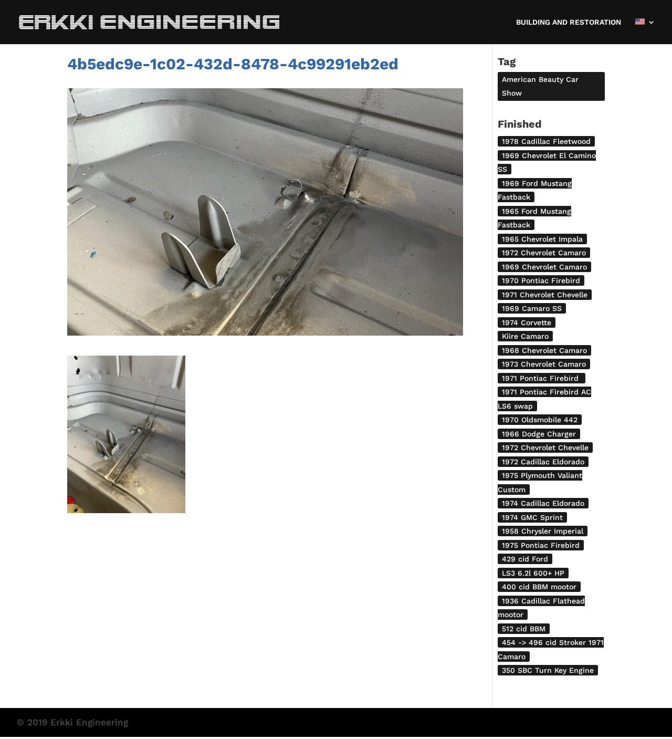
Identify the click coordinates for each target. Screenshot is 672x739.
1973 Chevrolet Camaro (544, 364)
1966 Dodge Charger (539, 434)
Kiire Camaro (525, 336)
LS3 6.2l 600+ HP (533, 573)
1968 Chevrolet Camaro (544, 350)
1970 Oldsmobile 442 (540, 419)
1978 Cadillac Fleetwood (546, 141)
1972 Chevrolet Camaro (544, 252)
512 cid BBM (523, 628)
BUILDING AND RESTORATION (568, 22)
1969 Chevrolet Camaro (544, 267)
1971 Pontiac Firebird (541, 378)
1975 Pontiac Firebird (541, 545)
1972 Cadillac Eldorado (543, 461)
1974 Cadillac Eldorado (543, 503)
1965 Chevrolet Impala (542, 239)
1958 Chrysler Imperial (542, 531)
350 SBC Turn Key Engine (548, 670)
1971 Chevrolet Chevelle (544, 294)
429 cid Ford (525, 559)
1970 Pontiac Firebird (541, 280)
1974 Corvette (526, 322)
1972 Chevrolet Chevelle (545, 447)
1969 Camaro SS (532, 308)
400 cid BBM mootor (539, 586)
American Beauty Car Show (540, 86)
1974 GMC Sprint (532, 517)
